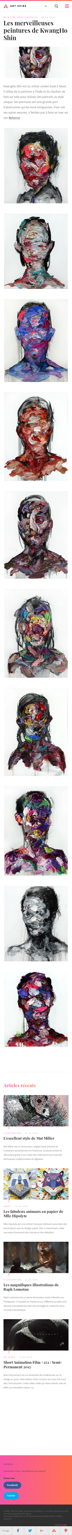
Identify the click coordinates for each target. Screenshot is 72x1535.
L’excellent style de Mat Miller (28, 1138)
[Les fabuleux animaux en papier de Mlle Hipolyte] (36, 1184)
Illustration (12, 1133)
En (46, 6)
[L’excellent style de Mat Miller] (36, 1111)
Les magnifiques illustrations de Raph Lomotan (31, 1287)
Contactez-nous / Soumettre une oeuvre (24, 1471)
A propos (8, 1464)
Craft (7, 1206)
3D (4, 1357)
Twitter (11, 1495)
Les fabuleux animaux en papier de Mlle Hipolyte (33, 1213)
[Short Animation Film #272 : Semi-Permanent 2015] (36, 1335)
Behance (14, 118)
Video (12, 1357)
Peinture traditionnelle (20, 17)
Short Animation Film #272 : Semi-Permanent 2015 (32, 1364)
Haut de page (61, 1524)
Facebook (12, 1485)
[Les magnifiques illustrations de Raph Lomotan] (36, 1258)
